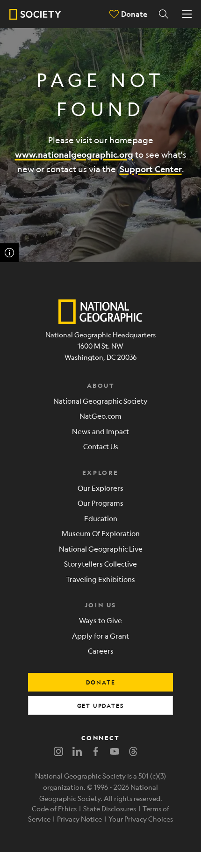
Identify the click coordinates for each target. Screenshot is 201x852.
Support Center (151, 169)
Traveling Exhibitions (100, 579)
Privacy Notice (79, 819)
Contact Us (100, 446)
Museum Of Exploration (101, 533)
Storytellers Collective (100, 563)
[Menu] (187, 14)
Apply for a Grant (100, 635)
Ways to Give (100, 620)
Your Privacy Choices (140, 819)
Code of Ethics (54, 808)
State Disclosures (109, 808)
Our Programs (100, 502)
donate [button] (100, 682)
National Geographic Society (100, 400)
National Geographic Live (101, 548)
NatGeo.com (100, 415)
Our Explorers (100, 487)
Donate (134, 14)
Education (100, 518)
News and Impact (100, 431)
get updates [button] (100, 705)
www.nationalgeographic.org (74, 154)
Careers (101, 650)
